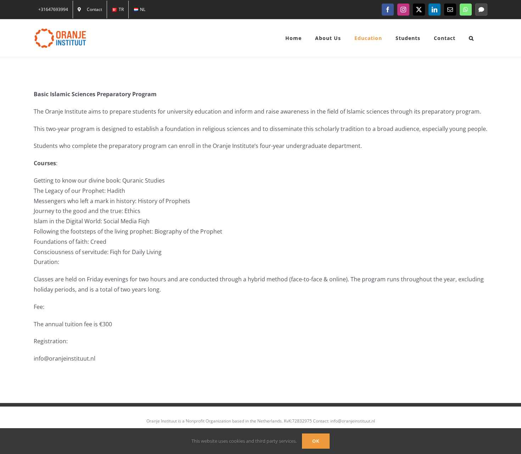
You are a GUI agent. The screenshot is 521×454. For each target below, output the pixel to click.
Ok (315, 441)
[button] (471, 38)
